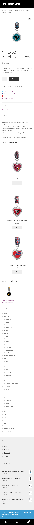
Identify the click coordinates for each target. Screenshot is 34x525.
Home (5, 10)
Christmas (8, 392)
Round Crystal (16, 10)
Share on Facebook (9, 94)
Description (5, 105)
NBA (5, 417)
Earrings (6, 358)
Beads (5, 313)
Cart (26, 521)
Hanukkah (8, 403)
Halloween (8, 400)
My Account (7, 456)
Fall (6, 397)
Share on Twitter (9, 92)
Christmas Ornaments (9, 355)
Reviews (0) (5, 110)
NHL (13, 86)
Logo (7, 325)
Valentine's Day (10, 409)
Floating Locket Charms (12, 383)
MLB (5, 414)
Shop (5, 446)
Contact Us (7, 453)
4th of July (8, 389)
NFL (5, 423)
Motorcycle (8, 347)
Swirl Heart (8, 353)
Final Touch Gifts (11, 3)
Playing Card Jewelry (9, 428)
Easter (7, 395)
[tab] (17, 105)
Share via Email (9, 98)
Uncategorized (7, 431)
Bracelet (6, 330)
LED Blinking (7, 411)
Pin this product (9, 96)
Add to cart (13, 79)
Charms (10, 10)
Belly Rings (6, 316)
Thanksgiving (9, 406)
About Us (6, 449)
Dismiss (4, 517)
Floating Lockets (8, 381)
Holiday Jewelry (8, 386)
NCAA (5, 420)
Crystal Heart (9, 319)
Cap (7, 336)
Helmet (7, 322)
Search (17, 522)
